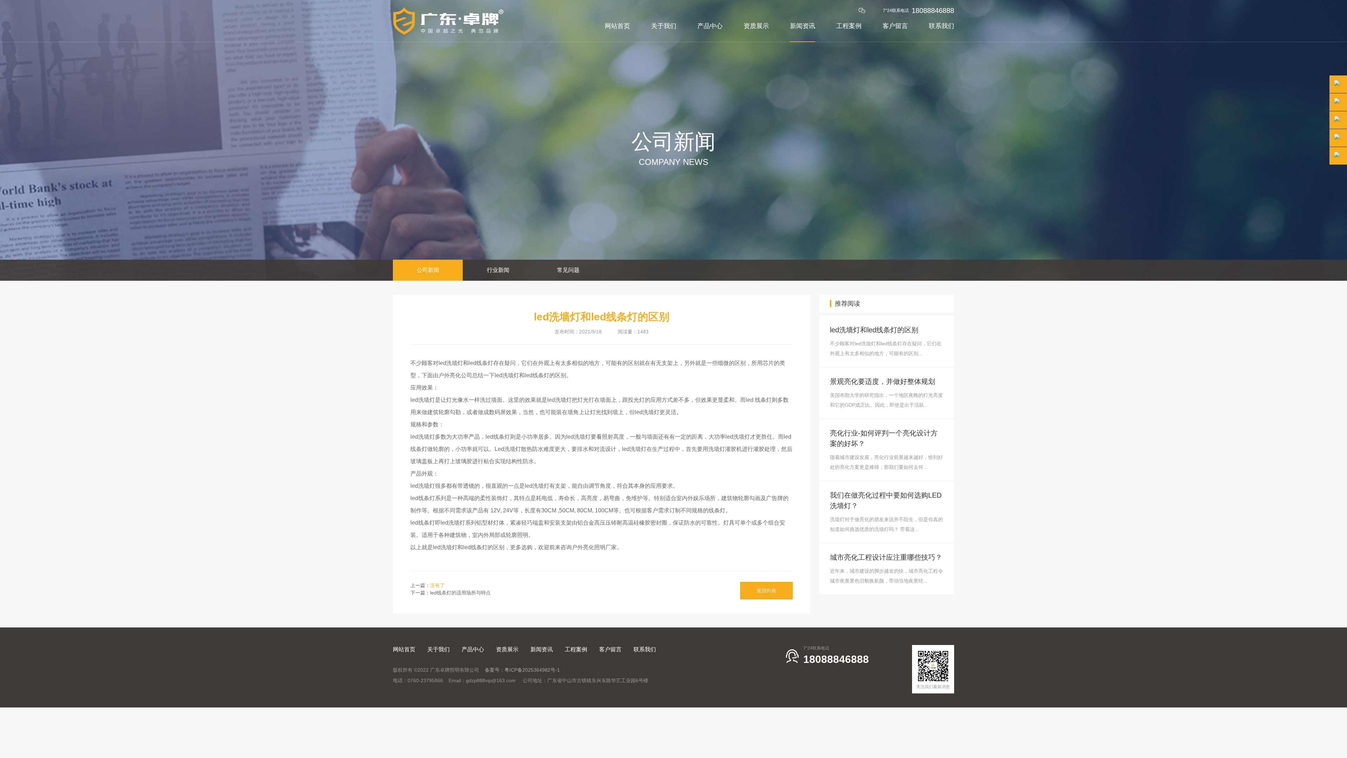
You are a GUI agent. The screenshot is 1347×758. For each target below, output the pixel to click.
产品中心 (710, 25)
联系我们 (941, 25)
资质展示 (756, 25)
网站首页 (617, 25)
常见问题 (568, 270)
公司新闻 (428, 270)
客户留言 (895, 25)
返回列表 (766, 590)
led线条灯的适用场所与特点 (460, 593)
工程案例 (849, 25)
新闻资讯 (802, 25)
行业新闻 (498, 270)
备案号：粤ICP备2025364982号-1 (522, 670)
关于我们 (663, 25)
